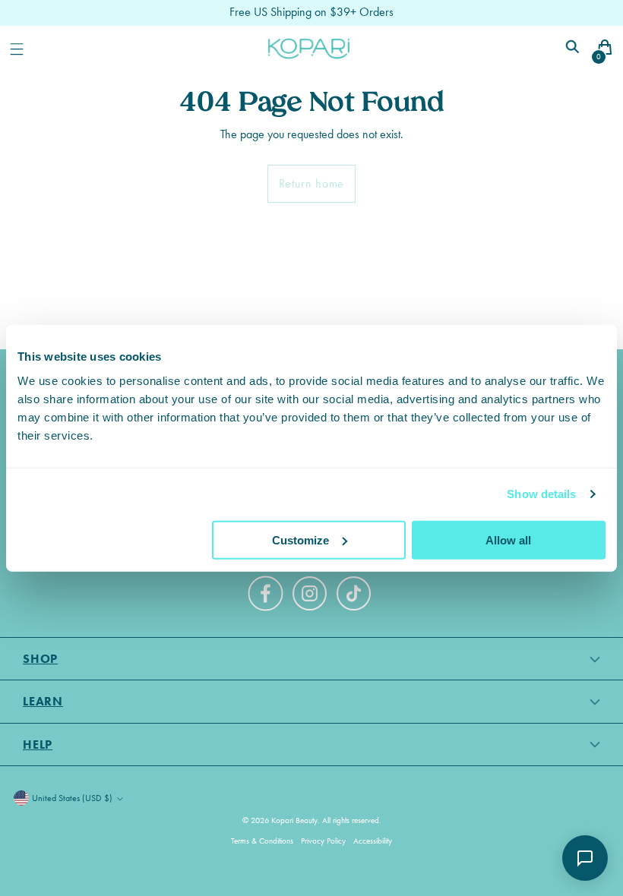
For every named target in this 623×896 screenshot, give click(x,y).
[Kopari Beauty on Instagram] (311, 596)
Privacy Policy (323, 841)
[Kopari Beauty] (309, 48)
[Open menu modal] (16, 49)
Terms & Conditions (262, 841)
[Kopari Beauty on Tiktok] (356, 596)
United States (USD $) (72, 798)
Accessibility (372, 841)
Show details (541, 493)
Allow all (508, 539)
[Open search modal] (574, 49)
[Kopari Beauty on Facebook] (267, 599)
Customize (300, 539)
